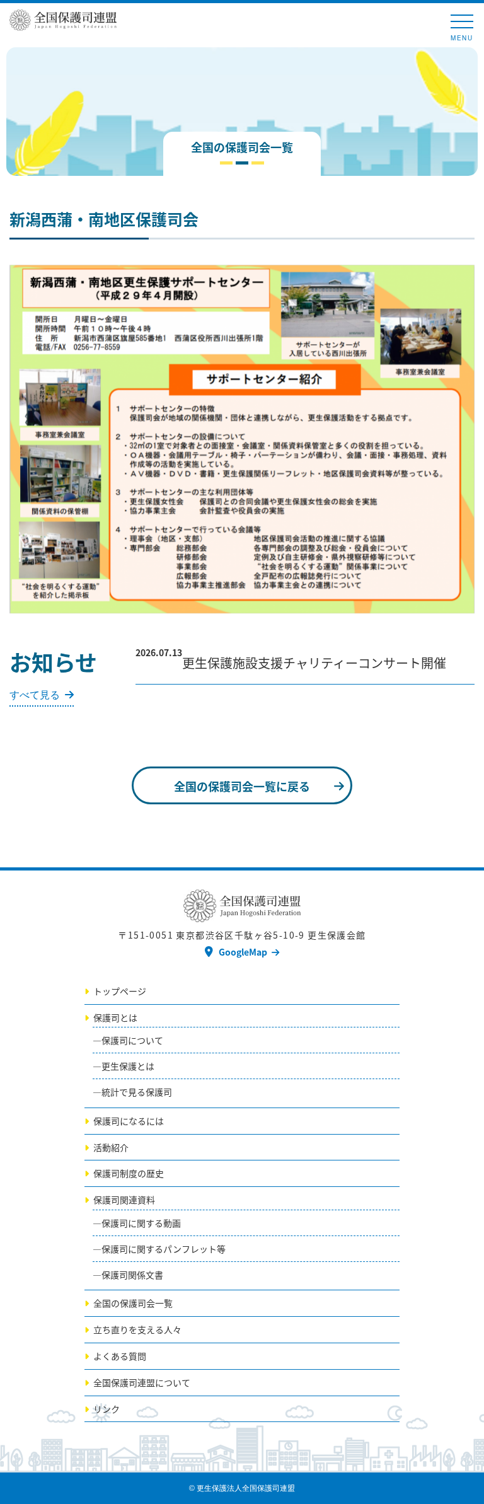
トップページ (119, 991)
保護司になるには (128, 1120)
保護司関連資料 (124, 1199)
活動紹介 (111, 1147)
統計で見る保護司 (136, 1091)
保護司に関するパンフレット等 (163, 1248)
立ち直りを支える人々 (137, 1329)
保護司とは (115, 1017)
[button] (463, 276)
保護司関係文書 (132, 1274)
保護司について (132, 1040)
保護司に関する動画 (141, 1223)
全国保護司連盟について (141, 1382)
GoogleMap (243, 952)
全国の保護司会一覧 (133, 1303)
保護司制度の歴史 (128, 1173)
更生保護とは (127, 1066)
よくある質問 (119, 1356)
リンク (106, 1409)
